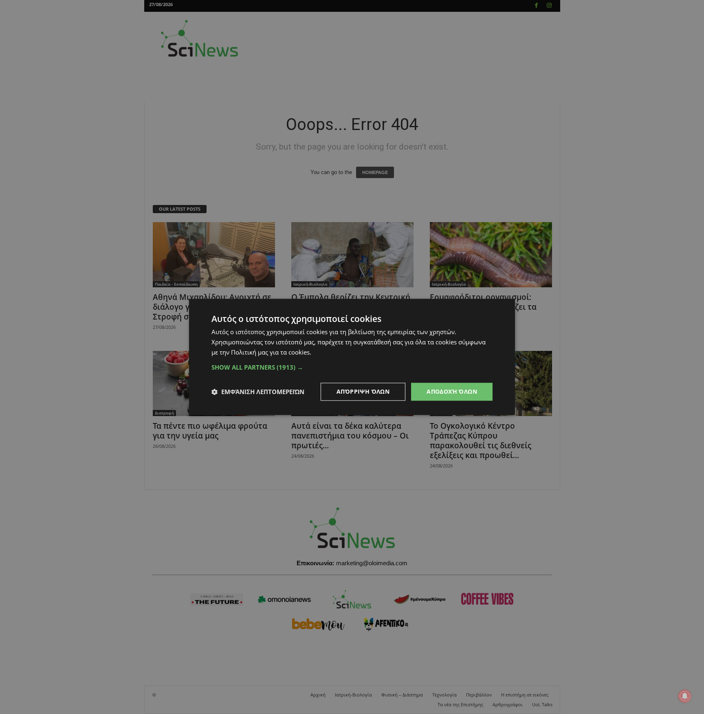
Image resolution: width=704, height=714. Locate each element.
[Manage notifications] (684, 696)
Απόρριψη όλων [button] (363, 391)
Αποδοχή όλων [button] (452, 391)
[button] (352, 367)
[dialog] (352, 357)
